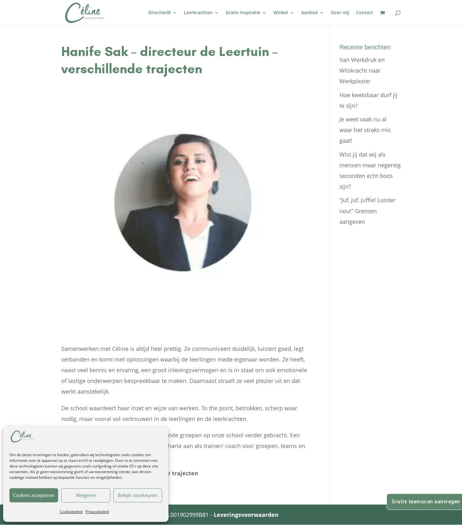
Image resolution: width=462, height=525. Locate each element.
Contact (364, 12)
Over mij (340, 12)
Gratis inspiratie (243, 12)
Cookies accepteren (34, 495)
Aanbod (309, 12)
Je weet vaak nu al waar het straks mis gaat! (365, 129)
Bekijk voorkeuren (137, 495)
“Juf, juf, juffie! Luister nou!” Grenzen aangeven (367, 210)
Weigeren (86, 495)
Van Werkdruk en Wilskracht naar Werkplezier (362, 70)
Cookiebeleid (71, 511)
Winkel (280, 12)
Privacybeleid (97, 511)
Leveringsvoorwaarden (246, 514)
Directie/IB (159, 12)
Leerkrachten (198, 12)
